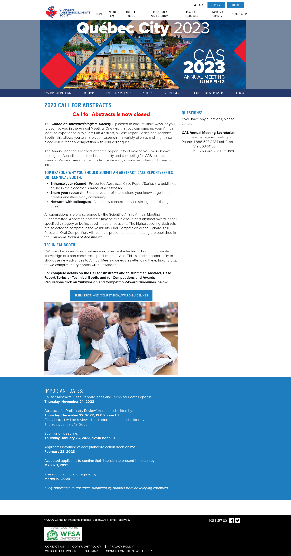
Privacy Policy (122, 546)
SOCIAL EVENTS (173, 93)
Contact (241, 93)
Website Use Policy (61, 551)
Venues (147, 93)
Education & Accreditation (160, 14)
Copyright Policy (86, 546)
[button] (195, 5)
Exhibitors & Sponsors (209, 93)
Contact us (54, 546)
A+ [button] (203, 5)
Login (235, 5)
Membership (239, 14)
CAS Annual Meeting (57, 93)
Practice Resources (191, 14)
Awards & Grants (217, 14)
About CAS (112, 14)
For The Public (130, 14)
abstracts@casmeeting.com (213, 137)
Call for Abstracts (118, 93)
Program (88, 93)
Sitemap (91, 551)
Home (99, 14)
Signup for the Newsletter (129, 551)
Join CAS (216, 5)
